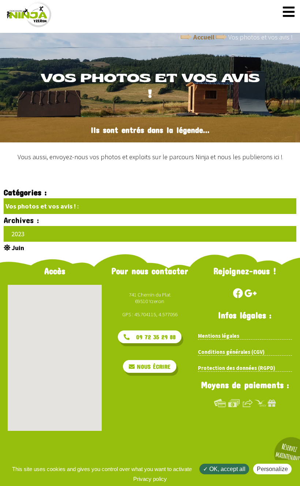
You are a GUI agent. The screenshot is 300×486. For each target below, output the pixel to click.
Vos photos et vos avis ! (40, 206)
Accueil (203, 37)
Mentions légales (218, 336)
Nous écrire (152, 366)
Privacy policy (150, 479)
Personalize (272, 469)
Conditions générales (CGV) (231, 352)
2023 (18, 234)
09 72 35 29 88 (153, 336)
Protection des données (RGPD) (236, 368)
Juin (17, 248)
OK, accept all (226, 469)
